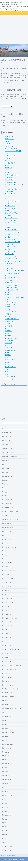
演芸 (6, 345)
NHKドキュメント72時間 (13, 151)
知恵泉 (7, 352)
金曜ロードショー (10, 367)
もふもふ (8, 198)
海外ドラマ (8, 343)
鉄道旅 (7, 369)
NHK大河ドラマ (10, 158)
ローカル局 (8, 280)
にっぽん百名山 (10, 191)
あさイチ (8, 172)
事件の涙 (8, 295)
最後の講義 (8, 331)
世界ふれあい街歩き (11, 287)
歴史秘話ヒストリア (11, 338)
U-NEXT (7, 170)
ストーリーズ (9, 225)
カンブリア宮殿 (10, 208)
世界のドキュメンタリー (12, 283)
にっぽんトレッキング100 (13, 189)
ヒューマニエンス (10, 256)
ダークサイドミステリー (12, 232)
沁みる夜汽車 (9, 340)
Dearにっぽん (9, 141)
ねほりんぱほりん (10, 194)
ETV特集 (8, 144)
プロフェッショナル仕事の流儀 (15, 271)
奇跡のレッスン (10, 304)
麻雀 (6, 374)
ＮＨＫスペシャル (10, 376)
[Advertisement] (14, 29)
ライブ (7, 275)
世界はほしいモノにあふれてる (15, 285)
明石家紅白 (8, 324)
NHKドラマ (8, 153)
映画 (6, 328)
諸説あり (8, 362)
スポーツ (8, 227)
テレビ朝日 (8, 235)
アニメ (7, 203)
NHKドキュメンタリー (12, 148)
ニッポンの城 (9, 244)
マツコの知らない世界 (12, 273)
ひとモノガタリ (10, 196)
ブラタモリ (8, 266)
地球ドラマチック (10, 302)
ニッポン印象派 (10, 247)
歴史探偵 (8, 336)
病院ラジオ (8, 348)
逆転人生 (8, 364)
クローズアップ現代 (11, 213)
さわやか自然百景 (10, 182)
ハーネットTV (9, 254)
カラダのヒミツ (10, 206)
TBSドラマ (8, 168)
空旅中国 (8, 355)
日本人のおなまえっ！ (12, 319)
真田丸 (5, 799)
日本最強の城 (9, 321)
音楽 (6, 372)
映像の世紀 (8, 326)
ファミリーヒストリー (12, 259)
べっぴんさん (7, 539)
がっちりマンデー (10, 177)
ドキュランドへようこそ (12, 242)
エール (5, 555)
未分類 (7, 333)
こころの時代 (9, 180)
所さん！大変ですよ (11, 311)
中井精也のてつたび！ (12, 290)
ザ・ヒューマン (10, 223)
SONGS (7, 165)
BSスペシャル (9, 139)
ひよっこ (5, 535)
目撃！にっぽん (10, 350)
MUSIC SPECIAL (10, 146)
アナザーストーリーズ (12, 201)
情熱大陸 (8, 309)
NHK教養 (8, 160)
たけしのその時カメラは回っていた (13, 512)
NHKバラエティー (10, 156)
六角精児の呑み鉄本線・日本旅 (15, 297)
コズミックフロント (11, 220)
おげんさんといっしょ (12, 175)
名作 (6, 300)
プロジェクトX (9, 268)
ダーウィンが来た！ (11, 230)
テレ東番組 (8, 237)
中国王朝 (8, 292)
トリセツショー (10, 239)
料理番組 (8, 314)
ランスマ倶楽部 (10, 278)
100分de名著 (9, 136)
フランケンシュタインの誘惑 (14, 261)
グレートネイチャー (11, 218)
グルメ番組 (8, 215)
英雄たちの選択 (10, 360)
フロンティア (9, 263)
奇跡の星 (8, 307)
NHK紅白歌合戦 (10, 163)
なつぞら (5, 515)
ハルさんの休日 (10, 251)
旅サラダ (8, 316)
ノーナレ (8, 249)
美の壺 (7, 357)
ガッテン (8, 210)
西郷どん (5, 819)
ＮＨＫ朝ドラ (9, 379)
